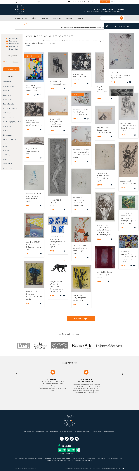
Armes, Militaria (7, 168)
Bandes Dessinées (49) (79, 458)
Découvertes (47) (101, 458)
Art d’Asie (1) (40, 458)
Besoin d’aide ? (40, 431)
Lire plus (27, 45)
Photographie (7, 99)
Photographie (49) (79, 460)
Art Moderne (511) (58, 458)
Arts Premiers (7, 126)
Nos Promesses (78, 431)
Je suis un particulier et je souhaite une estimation (59, 431)
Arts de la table (8, 164)
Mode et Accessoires (9, 117)
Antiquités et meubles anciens (10, 145)
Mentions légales (96, 431)
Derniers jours (13, 38)
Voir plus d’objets (81, 318)
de (117, 2)
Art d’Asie (6, 130)
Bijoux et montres (8, 135)
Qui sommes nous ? (29, 431)
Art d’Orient (6, 150)
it (119, 2)
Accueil (17, 24)
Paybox (113, 468)
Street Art (6, 91)
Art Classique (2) (19, 458)
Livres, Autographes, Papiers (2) (115, 458)
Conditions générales (108, 431)
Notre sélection (14, 44)
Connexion (105, 2)
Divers (5, 159)
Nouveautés (13, 41)
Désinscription (87, 431)
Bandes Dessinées (8, 104)
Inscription (95, 2)
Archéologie (7, 155)
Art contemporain (8, 86)
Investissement (14, 46)
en (114, 2)
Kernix (121, 468)
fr (112, 2)
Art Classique (7, 113)
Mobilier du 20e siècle (10, 108)
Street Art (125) (88, 460)
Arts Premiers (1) (67, 458)
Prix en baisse (13, 49)
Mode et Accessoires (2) (53, 460)
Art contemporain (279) (30, 458)
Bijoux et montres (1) (91, 458)
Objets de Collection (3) (66, 460)
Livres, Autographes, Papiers (12, 122)
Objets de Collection (9, 139)
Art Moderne (7, 82)
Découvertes (7, 95)
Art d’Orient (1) (48, 458)
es (122, 2)
